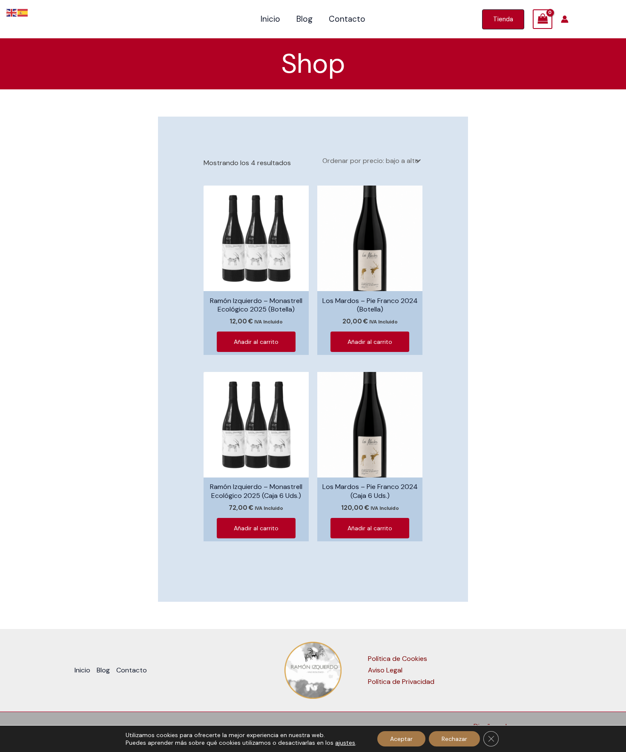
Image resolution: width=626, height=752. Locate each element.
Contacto (347, 19)
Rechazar (454, 739)
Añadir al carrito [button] (256, 342)
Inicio (270, 19)
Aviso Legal (385, 670)
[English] (11, 12)
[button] (503, 19)
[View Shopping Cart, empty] (542, 19)
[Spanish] (23, 12)
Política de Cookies (397, 658)
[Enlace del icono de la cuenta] (565, 19)
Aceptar (401, 739)
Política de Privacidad (401, 681)
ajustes (345, 742)
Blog (304, 19)
